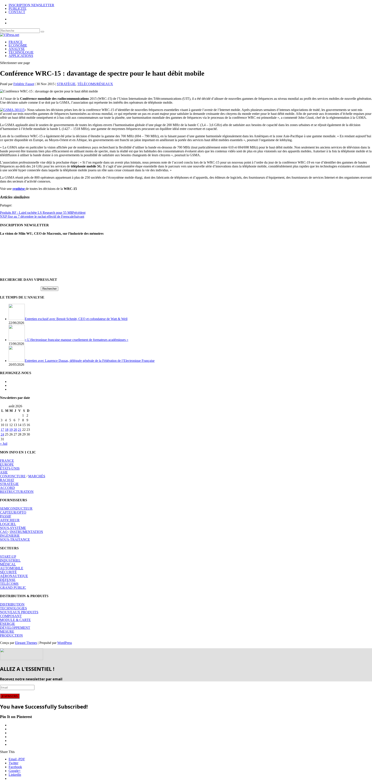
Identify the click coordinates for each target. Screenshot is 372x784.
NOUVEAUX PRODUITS (19, 612)
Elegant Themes (26, 643)
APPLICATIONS (21, 56)
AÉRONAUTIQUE (14, 576)
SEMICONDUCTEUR (16, 508)
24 (2, 434)
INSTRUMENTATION (26, 532)
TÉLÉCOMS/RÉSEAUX (95, 84)
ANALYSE (17, 49)
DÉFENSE (8, 580)
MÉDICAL (8, 564)
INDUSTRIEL (10, 560)
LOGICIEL (8, 524)
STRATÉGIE (66, 84)
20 (15, 429)
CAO (4, 532)
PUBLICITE (17, 8)
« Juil (3, 443)
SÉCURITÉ (8, 572)
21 (19, 429)
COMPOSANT (11, 616)
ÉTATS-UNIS (10, 468)
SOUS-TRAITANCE (15, 539)
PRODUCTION (11, 635)
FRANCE (16, 42)
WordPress (64, 643)
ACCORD (7, 488)
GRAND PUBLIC (13, 587)
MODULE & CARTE (15, 620)
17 (2, 429)
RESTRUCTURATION (17, 492)
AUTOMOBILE (11, 568)
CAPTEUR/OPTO (13, 512)
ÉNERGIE (7, 624)
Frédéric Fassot (23, 84)
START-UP (8, 556)
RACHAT (7, 480)
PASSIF (5, 516)
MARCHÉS (36, 476)
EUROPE (7, 464)
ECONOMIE (18, 45)
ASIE (4, 472)
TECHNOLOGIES (13, 608)
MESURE (7, 631)
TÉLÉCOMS (9, 584)
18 (6, 429)
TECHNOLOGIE (21, 52)
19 (11, 429)
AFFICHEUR (10, 520)
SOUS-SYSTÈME (13, 528)
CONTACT (17, 12)
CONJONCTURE (13, 476)
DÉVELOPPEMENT (15, 627)
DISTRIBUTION (12, 604)
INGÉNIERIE (10, 535)
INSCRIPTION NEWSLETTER (31, 5)
